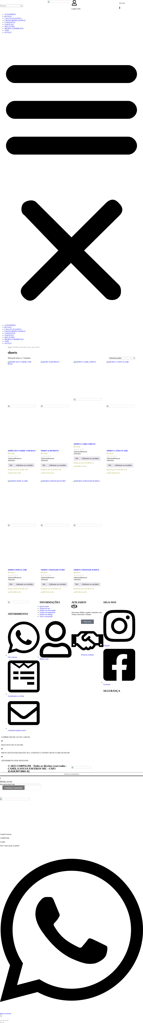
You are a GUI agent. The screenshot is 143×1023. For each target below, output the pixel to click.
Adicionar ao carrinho (24, 465)
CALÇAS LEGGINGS (12, 18)
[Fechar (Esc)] (7, 1020)
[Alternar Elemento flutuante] (1, 1016)
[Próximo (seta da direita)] (3, 1022)
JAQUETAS (9, 24)
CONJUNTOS (9, 22)
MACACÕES (9, 26)
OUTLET (8, 32)
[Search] (22, 6)
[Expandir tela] (3, 1020)
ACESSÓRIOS (10, 14)
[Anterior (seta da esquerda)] (1, 1022)
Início (10, 347)
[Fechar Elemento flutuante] (1, 797)
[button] (71, 179)
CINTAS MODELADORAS (14, 20)
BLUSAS (8, 16)
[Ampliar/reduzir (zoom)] (1, 1020)
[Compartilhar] (5, 1020)
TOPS (6, 30)
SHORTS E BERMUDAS (14, 28)
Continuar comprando (13, 787)
